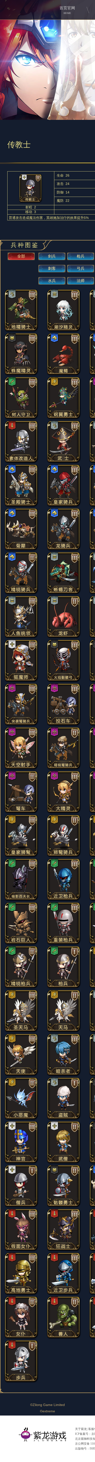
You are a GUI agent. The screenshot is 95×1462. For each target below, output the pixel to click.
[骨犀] (22, 550)
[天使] (22, 1075)
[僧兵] (22, 1206)
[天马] (64, 1031)
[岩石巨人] (22, 944)
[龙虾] (64, 637)
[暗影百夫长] (22, 900)
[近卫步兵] (64, 1294)
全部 (21, 256)
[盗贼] (64, 1119)
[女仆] (22, 1338)
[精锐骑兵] (22, 593)
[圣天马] (22, 1031)
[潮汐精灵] (64, 331)
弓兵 (81, 268)
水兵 (52, 281)
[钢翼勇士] (64, 418)
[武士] (64, 462)
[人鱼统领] (22, 637)
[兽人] (64, 1338)
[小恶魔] (22, 1119)
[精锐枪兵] (22, 988)
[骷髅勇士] (64, 1206)
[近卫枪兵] (64, 900)
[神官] (22, 1163)
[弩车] (22, 812)
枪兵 (81, 256)
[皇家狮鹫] (22, 856)
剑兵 (52, 256)
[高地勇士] (22, 1294)
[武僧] (64, 1163)
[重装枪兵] (64, 944)
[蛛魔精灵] (22, 375)
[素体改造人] (22, 462)
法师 (81, 281)
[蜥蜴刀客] (64, 593)
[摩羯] (64, 375)
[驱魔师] (22, 681)
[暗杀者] (64, 1075)
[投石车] (64, 725)
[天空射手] (22, 769)
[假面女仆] (22, 1250)
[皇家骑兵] (64, 506)
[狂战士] (64, 1250)
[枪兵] (64, 988)
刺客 (52, 268)
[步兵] (22, 1382)
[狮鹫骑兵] (64, 856)
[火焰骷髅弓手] (64, 681)
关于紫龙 (81, 1429)
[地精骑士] (22, 331)
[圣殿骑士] (22, 506)
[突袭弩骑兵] (22, 725)
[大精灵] (64, 812)
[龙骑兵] (64, 550)
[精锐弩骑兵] (64, 769)
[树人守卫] (22, 418)
